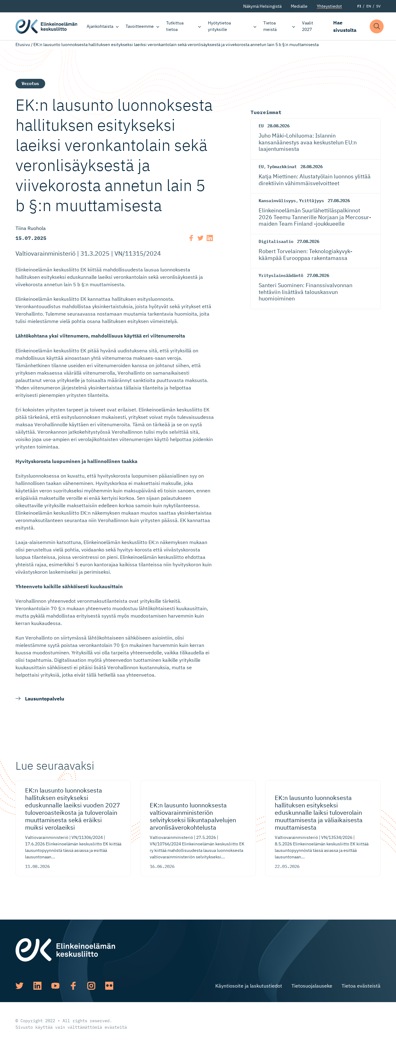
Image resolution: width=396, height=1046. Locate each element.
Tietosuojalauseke (311, 986)
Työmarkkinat (282, 166)
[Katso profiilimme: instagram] (91, 986)
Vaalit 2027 (307, 26)
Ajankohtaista (100, 26)
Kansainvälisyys (277, 200)
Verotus (30, 83)
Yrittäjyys (311, 200)
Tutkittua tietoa (174, 26)
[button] (377, 26)
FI (359, 6)
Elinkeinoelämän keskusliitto (46, 26)
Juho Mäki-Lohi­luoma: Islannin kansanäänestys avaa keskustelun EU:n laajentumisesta (308, 142)
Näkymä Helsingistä (262, 6)
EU (261, 126)
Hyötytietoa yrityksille (219, 26)
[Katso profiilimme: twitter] (19, 986)
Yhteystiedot (329, 6)
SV (378, 6)
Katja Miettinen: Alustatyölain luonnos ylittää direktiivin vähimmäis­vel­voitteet (315, 180)
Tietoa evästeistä (361, 986)
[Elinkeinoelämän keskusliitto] (65, 949)
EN (368, 6)
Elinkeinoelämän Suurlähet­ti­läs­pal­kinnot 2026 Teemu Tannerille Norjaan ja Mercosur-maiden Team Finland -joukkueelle (315, 217)
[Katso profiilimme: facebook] (73, 986)
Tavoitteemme (140, 26)
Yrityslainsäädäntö (281, 275)
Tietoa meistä (270, 26)
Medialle (299, 6)
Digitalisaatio (276, 241)
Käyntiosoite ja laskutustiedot (248, 986)
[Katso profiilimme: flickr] (109, 986)
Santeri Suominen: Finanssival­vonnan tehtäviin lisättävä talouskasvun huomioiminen (305, 292)
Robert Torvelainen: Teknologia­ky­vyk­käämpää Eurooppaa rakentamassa (305, 255)
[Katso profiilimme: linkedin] (37, 986)
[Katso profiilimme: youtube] (55, 986)
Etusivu (22, 44)
